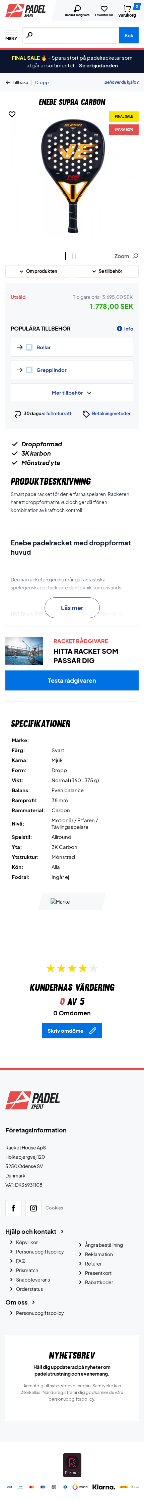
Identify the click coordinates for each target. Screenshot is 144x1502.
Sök (129, 35)
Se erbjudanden (98, 65)
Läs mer (72, 607)
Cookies (54, 1207)
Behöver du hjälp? (121, 82)
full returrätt (58, 413)
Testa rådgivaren (72, 680)
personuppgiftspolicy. (72, 1399)
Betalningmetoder (111, 413)
